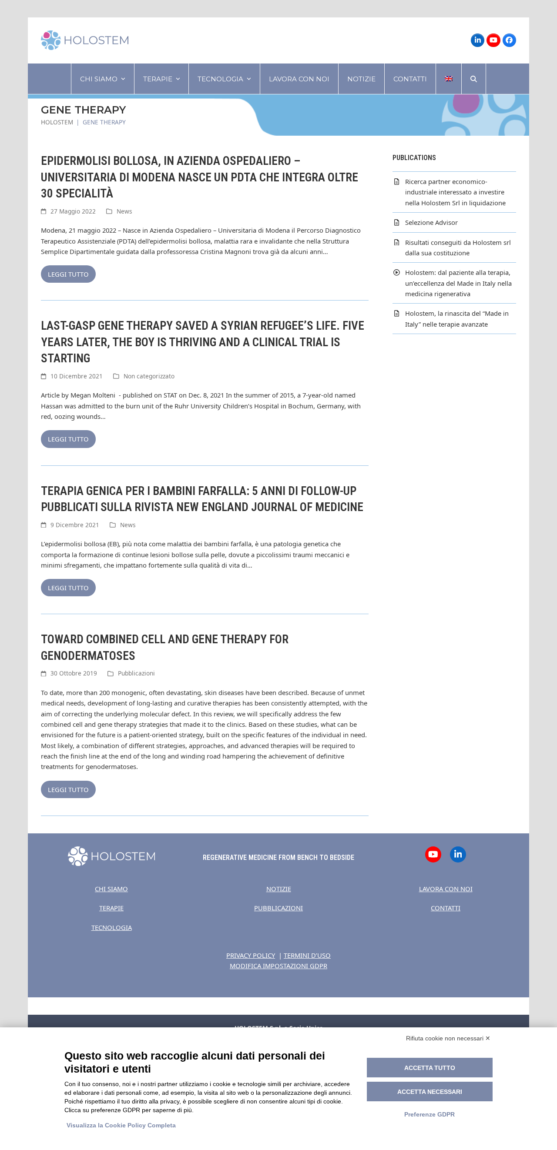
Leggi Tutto (68, 274)
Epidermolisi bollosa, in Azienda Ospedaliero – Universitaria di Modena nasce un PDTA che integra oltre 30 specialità (199, 177)
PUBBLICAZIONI (278, 907)
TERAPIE (111, 907)
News (124, 211)
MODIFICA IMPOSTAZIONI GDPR (278, 965)
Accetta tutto (429, 1067)
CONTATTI (445, 907)
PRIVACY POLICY (250, 955)
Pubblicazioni (136, 673)
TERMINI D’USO (307, 955)
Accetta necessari (429, 1091)
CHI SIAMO (111, 888)
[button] (474, 79)
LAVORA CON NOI (446, 888)
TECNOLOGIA (111, 927)
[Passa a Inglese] (448, 79)
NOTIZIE (278, 888)
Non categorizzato (149, 376)
